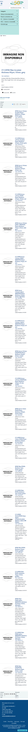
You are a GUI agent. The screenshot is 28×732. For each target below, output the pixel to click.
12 (12, 694)
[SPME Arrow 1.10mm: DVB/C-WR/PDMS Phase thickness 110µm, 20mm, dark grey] (8, 228)
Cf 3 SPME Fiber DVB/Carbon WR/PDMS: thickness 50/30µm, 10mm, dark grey (21, 636)
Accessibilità (14, 723)
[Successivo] (4, 695)
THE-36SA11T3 (18, 264)
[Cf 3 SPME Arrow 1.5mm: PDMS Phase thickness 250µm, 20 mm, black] (8, 443)
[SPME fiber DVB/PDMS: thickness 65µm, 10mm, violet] (8, 671)
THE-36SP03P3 (19, 578)
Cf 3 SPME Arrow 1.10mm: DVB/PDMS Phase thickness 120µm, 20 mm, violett (20, 381)
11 (10, 694)
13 (14, 694)
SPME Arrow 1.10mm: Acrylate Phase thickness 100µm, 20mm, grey (21, 113)
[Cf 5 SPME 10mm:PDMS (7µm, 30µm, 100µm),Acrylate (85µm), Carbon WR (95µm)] (8, 520)
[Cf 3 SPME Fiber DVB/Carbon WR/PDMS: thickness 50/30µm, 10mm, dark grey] (8, 638)
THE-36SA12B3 (18, 328)
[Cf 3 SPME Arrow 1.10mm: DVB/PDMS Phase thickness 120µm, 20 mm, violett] (8, 384)
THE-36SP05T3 (19, 640)
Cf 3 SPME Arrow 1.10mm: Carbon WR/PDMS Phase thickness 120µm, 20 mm (21, 324)
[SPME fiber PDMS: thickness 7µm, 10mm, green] (8, 472)
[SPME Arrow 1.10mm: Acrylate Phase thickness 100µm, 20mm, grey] (8, 116)
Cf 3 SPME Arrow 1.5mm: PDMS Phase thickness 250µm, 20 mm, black (20, 440)
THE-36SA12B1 (18, 298)
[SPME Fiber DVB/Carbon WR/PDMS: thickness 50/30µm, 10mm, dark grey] (8, 604)
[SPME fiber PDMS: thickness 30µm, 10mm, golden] (8, 553)
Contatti (4, 721)
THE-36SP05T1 (18, 606)
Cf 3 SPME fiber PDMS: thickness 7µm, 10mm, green (20, 492)
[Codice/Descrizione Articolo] (24, 8)
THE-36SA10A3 (19, 144)
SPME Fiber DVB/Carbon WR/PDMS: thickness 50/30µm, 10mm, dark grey (21, 602)
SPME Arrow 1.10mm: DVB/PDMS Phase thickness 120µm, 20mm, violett (21, 353)
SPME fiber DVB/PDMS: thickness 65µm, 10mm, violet (19, 668)
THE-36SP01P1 (18, 471)
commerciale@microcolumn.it (8, 716)
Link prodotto (6, 92)
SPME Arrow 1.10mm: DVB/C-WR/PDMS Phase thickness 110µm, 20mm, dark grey (21, 226)
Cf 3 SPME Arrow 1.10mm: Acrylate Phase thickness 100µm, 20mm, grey (21, 140)
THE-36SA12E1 (18, 357)
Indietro (4, 35)
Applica (23, 104)
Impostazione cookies (22, 730)
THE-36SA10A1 (18, 117)
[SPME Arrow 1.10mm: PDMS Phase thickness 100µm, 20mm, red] (8, 171)
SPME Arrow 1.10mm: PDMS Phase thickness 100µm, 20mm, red (21, 168)
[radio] (12, 104)
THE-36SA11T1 (18, 231)
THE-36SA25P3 (19, 444)
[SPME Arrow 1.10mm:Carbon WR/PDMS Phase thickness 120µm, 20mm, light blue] (8, 296)
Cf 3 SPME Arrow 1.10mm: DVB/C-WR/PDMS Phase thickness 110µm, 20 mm (21, 260)
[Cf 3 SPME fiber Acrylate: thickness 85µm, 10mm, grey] (13, 68)
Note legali (23, 721)
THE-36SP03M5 (19, 523)
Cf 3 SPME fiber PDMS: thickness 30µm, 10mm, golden (19, 574)
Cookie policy (16, 721)
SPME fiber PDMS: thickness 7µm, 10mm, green (20, 468)
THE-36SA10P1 (18, 171)
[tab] (5, 98)
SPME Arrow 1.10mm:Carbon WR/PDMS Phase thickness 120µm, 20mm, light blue (20, 293)
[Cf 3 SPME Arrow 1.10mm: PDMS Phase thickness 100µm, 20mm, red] (8, 199)
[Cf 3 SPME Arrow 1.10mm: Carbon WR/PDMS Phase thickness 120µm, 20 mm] (8, 326)
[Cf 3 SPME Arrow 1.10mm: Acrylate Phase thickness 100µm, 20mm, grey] (8, 143)
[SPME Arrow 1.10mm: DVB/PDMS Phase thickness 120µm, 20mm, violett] (8, 356)
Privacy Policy (10, 721)
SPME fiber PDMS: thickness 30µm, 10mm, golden (20, 549)
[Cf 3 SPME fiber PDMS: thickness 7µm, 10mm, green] (8, 496)
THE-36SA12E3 (18, 386)
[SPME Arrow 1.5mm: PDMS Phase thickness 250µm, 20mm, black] (8, 414)
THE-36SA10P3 (18, 200)
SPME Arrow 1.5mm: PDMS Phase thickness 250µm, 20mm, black (20, 411)
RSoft (19, 727)
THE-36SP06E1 (18, 672)
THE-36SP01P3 (18, 495)
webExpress (14, 727)
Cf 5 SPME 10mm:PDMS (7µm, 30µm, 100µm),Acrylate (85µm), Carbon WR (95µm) (20, 518)
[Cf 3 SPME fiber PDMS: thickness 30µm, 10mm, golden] (8, 577)
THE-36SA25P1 (18, 415)
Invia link (13, 92)
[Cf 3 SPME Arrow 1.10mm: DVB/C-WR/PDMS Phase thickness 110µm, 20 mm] (8, 262)
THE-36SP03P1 (18, 552)
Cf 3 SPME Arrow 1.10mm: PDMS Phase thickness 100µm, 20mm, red (20, 196)
